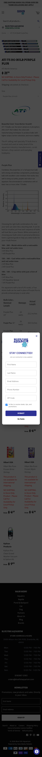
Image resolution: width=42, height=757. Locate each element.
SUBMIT (21, 413)
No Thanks (21, 419)
